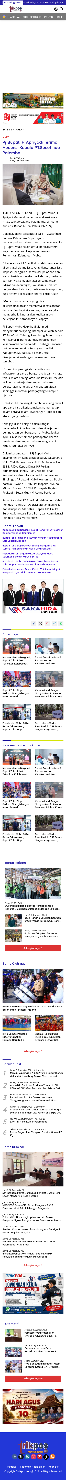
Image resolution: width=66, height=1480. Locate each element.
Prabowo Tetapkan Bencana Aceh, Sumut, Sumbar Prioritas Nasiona (42, 935)
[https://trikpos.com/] (15, 9)
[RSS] (52, 1457)
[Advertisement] (33, 55)
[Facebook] (14, 1457)
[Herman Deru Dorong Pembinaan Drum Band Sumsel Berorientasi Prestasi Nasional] (33, 986)
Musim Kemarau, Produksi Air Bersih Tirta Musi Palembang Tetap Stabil (29, 1243)
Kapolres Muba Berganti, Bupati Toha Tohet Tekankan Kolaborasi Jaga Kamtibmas (33, 531)
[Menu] (5, 9)
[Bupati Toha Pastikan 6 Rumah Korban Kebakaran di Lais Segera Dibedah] (49, 646)
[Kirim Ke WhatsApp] (60, 623)
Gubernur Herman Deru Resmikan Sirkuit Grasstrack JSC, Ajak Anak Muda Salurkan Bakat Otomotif (42, 1350)
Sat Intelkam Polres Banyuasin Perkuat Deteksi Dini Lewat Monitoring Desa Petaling (31, 1194)
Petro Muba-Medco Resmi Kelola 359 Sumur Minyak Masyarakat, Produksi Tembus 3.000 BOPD (31, 571)
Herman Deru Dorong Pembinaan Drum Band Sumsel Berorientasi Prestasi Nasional (32, 1008)
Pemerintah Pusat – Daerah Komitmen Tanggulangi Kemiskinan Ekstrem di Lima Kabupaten (33, 1099)
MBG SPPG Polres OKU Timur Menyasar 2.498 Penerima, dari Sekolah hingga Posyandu (28, 1207)
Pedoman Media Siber (32, 1466)
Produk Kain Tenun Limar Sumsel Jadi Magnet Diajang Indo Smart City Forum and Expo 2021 (36, 1111)
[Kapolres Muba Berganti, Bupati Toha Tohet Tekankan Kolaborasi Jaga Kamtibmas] (17, 646)
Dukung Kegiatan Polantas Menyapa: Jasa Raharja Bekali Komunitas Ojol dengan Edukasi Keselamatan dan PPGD (31, 907)
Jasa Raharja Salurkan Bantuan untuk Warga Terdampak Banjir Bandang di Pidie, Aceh (43, 919)
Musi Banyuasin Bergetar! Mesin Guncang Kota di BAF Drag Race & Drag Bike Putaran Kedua (43, 1365)
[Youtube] (39, 1457)
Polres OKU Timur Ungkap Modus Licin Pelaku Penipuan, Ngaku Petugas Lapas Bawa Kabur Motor (32, 1219)
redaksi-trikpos (17, 158)
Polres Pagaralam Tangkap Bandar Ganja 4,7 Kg (36, 1134)
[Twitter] (21, 1457)
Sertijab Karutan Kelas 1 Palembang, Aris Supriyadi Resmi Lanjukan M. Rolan (31, 1231)
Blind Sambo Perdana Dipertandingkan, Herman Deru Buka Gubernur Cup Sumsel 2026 (15, 1037)
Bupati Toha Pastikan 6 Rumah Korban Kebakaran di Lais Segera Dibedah (32, 539)
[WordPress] (27, 1457)
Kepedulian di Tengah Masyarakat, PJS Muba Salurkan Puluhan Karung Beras (28, 555)
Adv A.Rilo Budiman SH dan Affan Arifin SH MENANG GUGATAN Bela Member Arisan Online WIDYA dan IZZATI (36, 1087)
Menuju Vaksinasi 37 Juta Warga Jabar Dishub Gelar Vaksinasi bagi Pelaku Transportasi (36, 1074)
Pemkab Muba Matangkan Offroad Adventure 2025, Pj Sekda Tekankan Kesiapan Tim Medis (42, 1334)
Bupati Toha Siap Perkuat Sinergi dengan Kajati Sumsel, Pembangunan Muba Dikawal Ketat (29, 547)
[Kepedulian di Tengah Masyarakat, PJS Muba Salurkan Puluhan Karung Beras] (49, 679)
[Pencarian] (61, 9)
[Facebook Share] (33, 623)
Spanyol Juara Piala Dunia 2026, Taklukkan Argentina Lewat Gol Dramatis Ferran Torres (48, 1037)
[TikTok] (46, 1457)
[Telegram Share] (54, 623)
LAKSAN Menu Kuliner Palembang (28, 1121)
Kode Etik (54, 1466)
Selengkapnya (32, 948)
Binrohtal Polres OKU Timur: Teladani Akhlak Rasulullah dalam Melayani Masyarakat (27, 1255)
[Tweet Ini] (40, 623)
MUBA (6, 136)
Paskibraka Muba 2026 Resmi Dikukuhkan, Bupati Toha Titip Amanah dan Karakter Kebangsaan (30, 563)
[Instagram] (33, 1457)
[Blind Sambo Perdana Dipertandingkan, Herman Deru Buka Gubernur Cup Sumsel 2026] (17, 1023)
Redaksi (11, 1466)
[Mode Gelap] (56, 9)
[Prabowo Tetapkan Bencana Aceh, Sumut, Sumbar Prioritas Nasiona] (13, 935)
